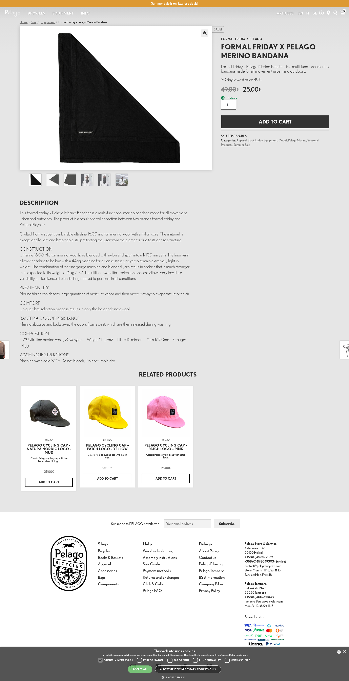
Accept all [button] (140, 669)
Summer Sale (241, 145)
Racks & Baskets (110, 557)
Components (108, 584)
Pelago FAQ (152, 590)
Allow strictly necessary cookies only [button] (188, 669)
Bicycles (104, 550)
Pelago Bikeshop (211, 564)
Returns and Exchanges (161, 577)
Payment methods (157, 570)
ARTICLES (285, 13)
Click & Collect (155, 584)
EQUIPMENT (63, 13)
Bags (101, 577)
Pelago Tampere (211, 570)
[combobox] (339, 652)
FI (307, 13)
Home (23, 22)
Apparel (241, 140)
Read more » (242, 654)
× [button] (344, 651)
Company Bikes (211, 584)
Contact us (207, 557)
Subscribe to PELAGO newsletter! (135, 524)
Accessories (107, 570)
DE (314, 13)
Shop (34, 22)
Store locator (255, 616)
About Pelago (209, 550)
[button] (174, 677)
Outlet (283, 140)
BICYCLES (36, 13)
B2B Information (212, 577)
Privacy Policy (209, 590)
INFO (85, 13)
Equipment (48, 22)
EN (300, 13)
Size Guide (151, 564)
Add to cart (275, 122)
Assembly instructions (160, 557)
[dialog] (174, 664)
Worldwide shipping (158, 550)
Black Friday (255, 140)
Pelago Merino (297, 140)
